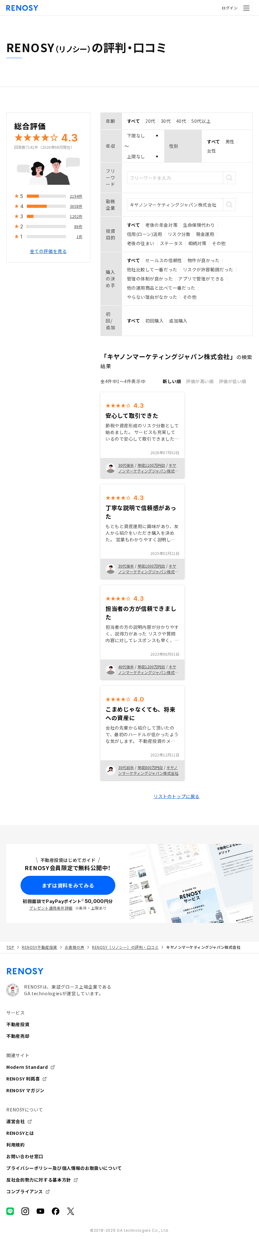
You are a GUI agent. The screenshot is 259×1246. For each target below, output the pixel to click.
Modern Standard (27, 1067)
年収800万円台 (150, 767)
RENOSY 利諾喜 (23, 1078)
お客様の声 (74, 947)
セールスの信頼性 (163, 260)
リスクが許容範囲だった (208, 269)
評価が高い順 (200, 381)
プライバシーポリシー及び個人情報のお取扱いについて (64, 1168)
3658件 (76, 206)
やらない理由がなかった (152, 297)
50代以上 (201, 121)
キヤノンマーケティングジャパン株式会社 (148, 470)
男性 (230, 141)
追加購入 (178, 320)
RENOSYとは (20, 1133)
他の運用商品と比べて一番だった (161, 288)
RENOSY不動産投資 (39, 947)
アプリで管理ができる (201, 278)
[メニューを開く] (246, 8)
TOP (10, 947)
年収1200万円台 (151, 666)
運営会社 (15, 1121)
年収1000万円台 (151, 566)
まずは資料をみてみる (68, 885)
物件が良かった (204, 260)
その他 (219, 243)
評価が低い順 (232, 381)
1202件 (76, 216)
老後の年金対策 (161, 225)
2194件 (76, 196)
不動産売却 (17, 1036)
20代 (150, 121)
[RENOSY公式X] (71, 1211)
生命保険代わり (199, 225)
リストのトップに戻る (177, 796)
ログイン (230, 7)
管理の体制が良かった (150, 278)
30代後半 (126, 465)
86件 (78, 226)
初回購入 (154, 320)
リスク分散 (179, 234)
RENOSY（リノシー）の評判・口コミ (125, 947)
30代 (166, 121)
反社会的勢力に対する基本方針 (38, 1180)
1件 (79, 236)
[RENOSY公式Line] (10, 1211)
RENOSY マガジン (25, 1090)
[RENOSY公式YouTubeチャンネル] (40, 1211)
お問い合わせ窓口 (24, 1156)
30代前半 (126, 767)
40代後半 (126, 666)
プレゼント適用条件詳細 (50, 908)
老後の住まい (140, 243)
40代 (181, 121)
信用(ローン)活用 (144, 234)
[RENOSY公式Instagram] (25, 1211)
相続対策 (197, 243)
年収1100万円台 (151, 465)
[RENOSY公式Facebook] (55, 1211)
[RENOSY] (129, 971)
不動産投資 (17, 1024)
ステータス (171, 243)
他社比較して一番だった (152, 269)
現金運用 (205, 234)
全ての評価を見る (48, 251)
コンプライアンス (24, 1191)
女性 (211, 150)
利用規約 (15, 1144)
